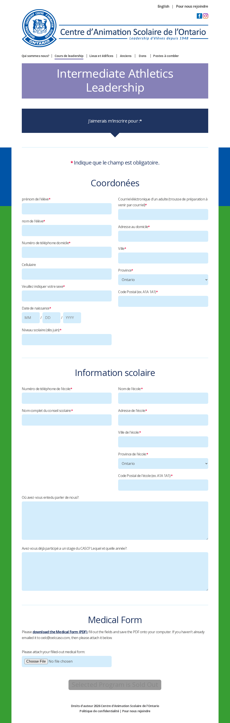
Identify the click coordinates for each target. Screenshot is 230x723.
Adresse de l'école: (132, 410)
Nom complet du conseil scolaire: (47, 410)
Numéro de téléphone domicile (46, 242)
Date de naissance (36, 308)
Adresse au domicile (134, 226)
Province (125, 270)
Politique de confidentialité (99, 711)
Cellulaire (29, 264)
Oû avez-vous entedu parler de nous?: (50, 497)
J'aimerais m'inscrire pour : (115, 121)
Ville (122, 248)
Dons (142, 56)
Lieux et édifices (101, 56)
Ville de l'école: (129, 432)
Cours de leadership (69, 56)
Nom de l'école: (130, 388)
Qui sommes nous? (35, 56)
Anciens (125, 56)
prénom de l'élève (36, 199)
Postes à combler (166, 56)
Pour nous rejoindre (192, 6)
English (163, 6)
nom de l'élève (33, 221)
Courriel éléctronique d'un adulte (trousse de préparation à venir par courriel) (162, 202)
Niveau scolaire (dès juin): (41, 329)
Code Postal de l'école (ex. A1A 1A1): (145, 475)
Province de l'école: (133, 454)
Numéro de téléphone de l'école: (47, 388)
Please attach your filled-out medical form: (53, 651)
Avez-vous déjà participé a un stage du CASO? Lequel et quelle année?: (74, 548)
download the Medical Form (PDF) (60, 631)
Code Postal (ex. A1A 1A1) (137, 291)
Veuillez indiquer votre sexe (43, 286)
